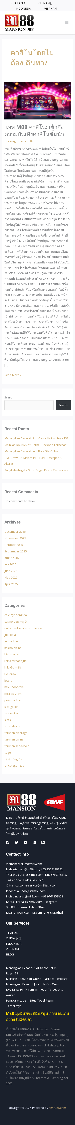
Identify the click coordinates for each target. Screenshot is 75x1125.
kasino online (12, 648)
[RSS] (43, 842)
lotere (8, 680)
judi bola (10, 635)
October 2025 (13, 545)
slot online (11, 713)
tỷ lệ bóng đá (13, 759)
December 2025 (15, 531)
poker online (12, 700)
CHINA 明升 (14, 938)
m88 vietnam (13, 693)
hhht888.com (57, 1108)
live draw (10, 674)
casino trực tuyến (16, 621)
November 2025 (15, 538)
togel (7, 752)
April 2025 (11, 584)
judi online (11, 641)
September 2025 (15, 551)
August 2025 (12, 558)
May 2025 (10, 577)
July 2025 (10, 564)
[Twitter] (16, 842)
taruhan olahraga (15, 733)
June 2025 (10, 571)
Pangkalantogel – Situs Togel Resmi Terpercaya (36, 470)
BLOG (10, 954)
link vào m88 (12, 667)
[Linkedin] (34, 842)
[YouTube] (25, 842)
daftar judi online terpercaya (23, 628)
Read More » (13, 374)
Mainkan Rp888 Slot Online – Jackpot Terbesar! (35, 445)
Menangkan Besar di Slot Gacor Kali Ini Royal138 (36, 438)
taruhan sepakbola (16, 746)
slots (7, 720)
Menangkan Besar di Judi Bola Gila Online (31, 451)
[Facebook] (8, 842)
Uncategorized (14, 141)
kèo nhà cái (11, 654)
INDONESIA (13, 944)
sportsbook (12, 726)
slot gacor (11, 707)
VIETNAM (12, 949)
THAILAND (13, 933)
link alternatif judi (15, 661)
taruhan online (13, 739)
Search (8, 397)
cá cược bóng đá (15, 615)
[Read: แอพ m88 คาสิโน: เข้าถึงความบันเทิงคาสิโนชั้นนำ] (37, 100)
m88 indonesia (14, 687)
